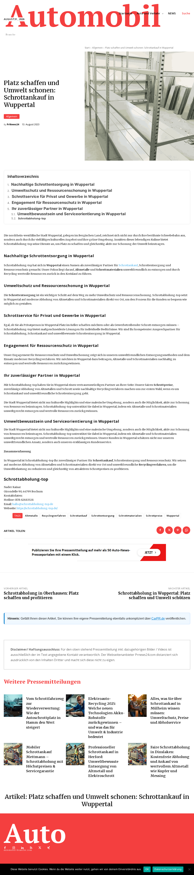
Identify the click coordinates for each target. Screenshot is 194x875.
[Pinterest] (177, 530)
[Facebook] (160, 530)
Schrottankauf (128, 265)
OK (147, 869)
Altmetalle (31, 515)
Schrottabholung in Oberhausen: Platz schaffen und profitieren (41, 595)
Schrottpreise (154, 515)
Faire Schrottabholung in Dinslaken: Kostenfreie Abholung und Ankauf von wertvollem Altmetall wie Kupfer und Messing (170, 761)
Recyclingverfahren (54, 515)
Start (87, 47)
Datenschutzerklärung (167, 869)
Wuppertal (173, 515)
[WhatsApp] (186, 530)
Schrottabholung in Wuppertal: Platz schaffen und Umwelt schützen (154, 595)
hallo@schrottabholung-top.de (32, 504)
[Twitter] (169, 530)
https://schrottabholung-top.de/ (37, 508)
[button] (186, 13)
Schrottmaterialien (130, 515)
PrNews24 (13, 124)
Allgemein (11, 116)
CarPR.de (158, 618)
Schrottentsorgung (102, 515)
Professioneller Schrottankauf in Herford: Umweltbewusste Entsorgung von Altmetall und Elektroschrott (103, 761)
